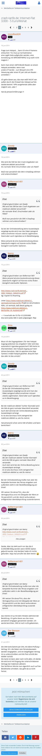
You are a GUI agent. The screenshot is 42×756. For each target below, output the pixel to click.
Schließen (22, 753)
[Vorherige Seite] (10, 27)
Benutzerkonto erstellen (21, 710)
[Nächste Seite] (31, 27)
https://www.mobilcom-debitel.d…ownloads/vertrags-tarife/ (17, 301)
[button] (3, 3)
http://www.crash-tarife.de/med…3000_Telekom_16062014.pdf (14, 292)
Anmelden (21, 715)
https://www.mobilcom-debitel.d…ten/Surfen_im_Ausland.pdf (14, 309)
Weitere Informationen (9, 753)
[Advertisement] (21, 118)
